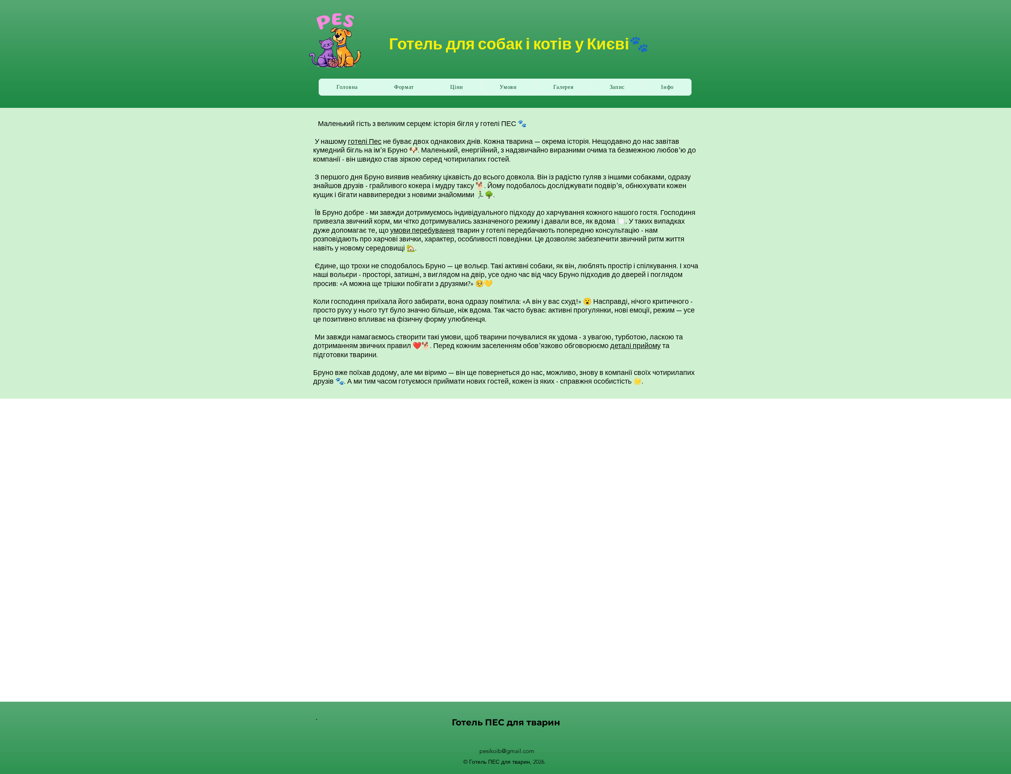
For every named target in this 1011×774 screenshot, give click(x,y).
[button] (667, 87)
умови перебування (422, 230)
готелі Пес (364, 141)
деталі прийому (635, 345)
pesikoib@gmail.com (506, 751)
